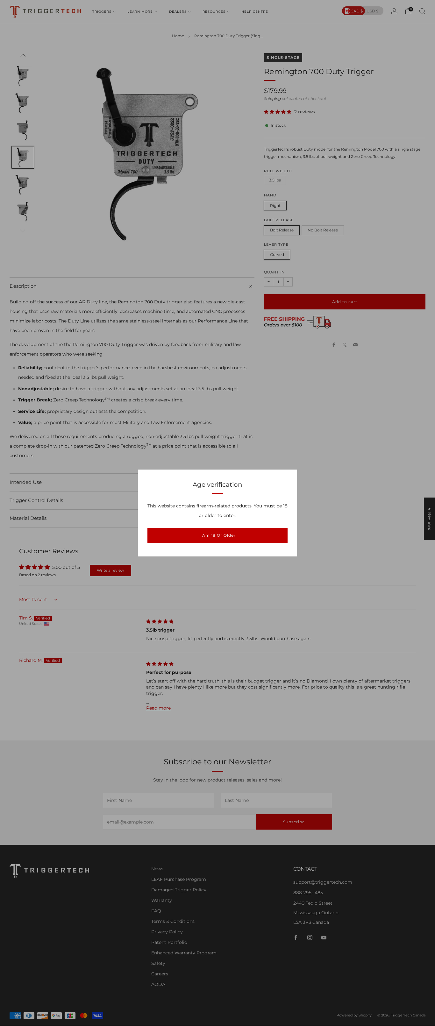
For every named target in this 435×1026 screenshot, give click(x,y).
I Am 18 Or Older (217, 535)
